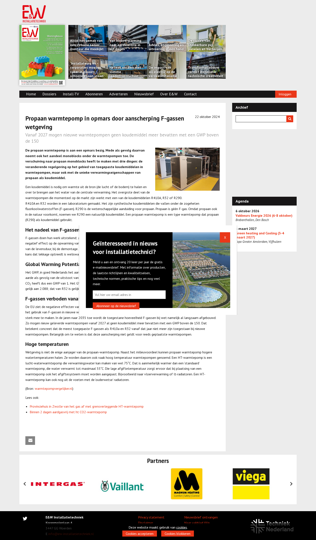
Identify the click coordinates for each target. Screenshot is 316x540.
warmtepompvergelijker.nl (53, 388)
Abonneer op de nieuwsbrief (116, 306)
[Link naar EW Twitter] (25, 519)
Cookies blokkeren (177, 533)
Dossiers (49, 93)
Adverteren (118, 93)
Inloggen (285, 94)
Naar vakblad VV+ (197, 523)
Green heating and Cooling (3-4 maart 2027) (260, 235)
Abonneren (94, 93)
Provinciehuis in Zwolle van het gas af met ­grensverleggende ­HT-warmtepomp (87, 406)
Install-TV (71, 93)
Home (31, 93)
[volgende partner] (291, 484)
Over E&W (169, 93)
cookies (181, 527)
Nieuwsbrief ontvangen (201, 517)
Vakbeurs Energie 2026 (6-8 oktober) (264, 216)
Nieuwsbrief (144, 93)
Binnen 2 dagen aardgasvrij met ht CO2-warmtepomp (68, 412)
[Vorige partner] (24, 484)
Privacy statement (151, 517)
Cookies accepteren (139, 533)
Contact (190, 93)
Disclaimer (145, 523)
